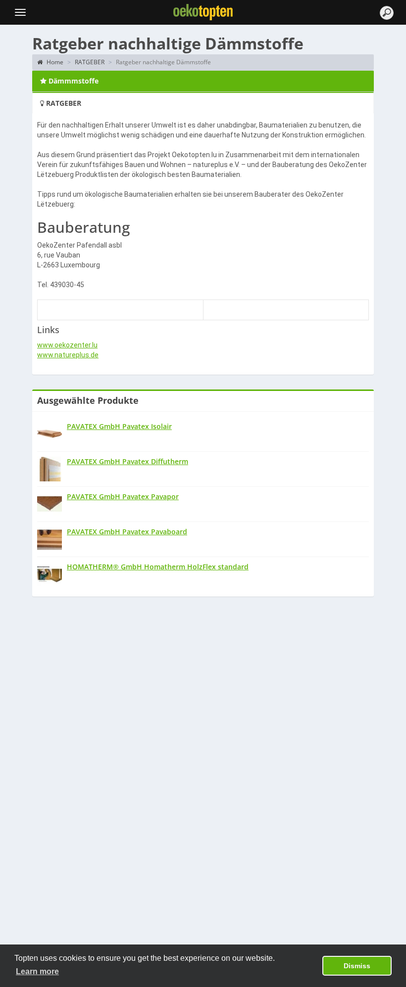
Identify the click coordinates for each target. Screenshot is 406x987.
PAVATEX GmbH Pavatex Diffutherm (127, 461)
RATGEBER (89, 62)
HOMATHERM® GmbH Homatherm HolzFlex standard (158, 566)
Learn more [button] (37, 971)
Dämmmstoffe (73, 81)
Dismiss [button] (357, 966)
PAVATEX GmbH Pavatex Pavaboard (127, 531)
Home (54, 62)
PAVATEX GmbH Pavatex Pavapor (123, 496)
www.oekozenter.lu (67, 345)
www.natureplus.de (68, 355)
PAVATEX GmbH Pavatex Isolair (119, 426)
